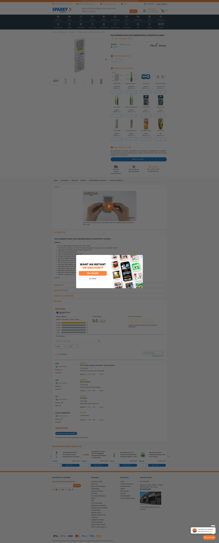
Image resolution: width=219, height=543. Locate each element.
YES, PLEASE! (93, 273)
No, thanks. (92, 278)
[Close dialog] (141, 256)
